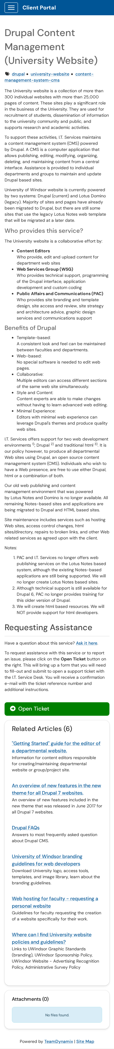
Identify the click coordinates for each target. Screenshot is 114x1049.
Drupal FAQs (26, 827)
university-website (50, 74)
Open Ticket (33, 708)
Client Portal (39, 7)
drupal (18, 74)
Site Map (85, 1041)
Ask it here (86, 643)
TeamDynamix (58, 1041)
